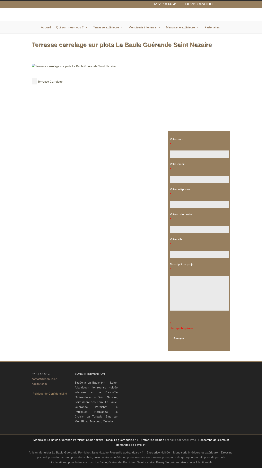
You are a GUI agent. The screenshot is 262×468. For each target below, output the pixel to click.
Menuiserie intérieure (142, 27)
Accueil (46, 27)
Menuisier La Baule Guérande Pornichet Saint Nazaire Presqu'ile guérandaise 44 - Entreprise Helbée (98, 439)
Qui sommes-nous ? (70, 27)
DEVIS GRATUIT (199, 4)
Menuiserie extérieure (180, 27)
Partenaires (212, 27)
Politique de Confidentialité (50, 393)
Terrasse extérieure (106, 27)
